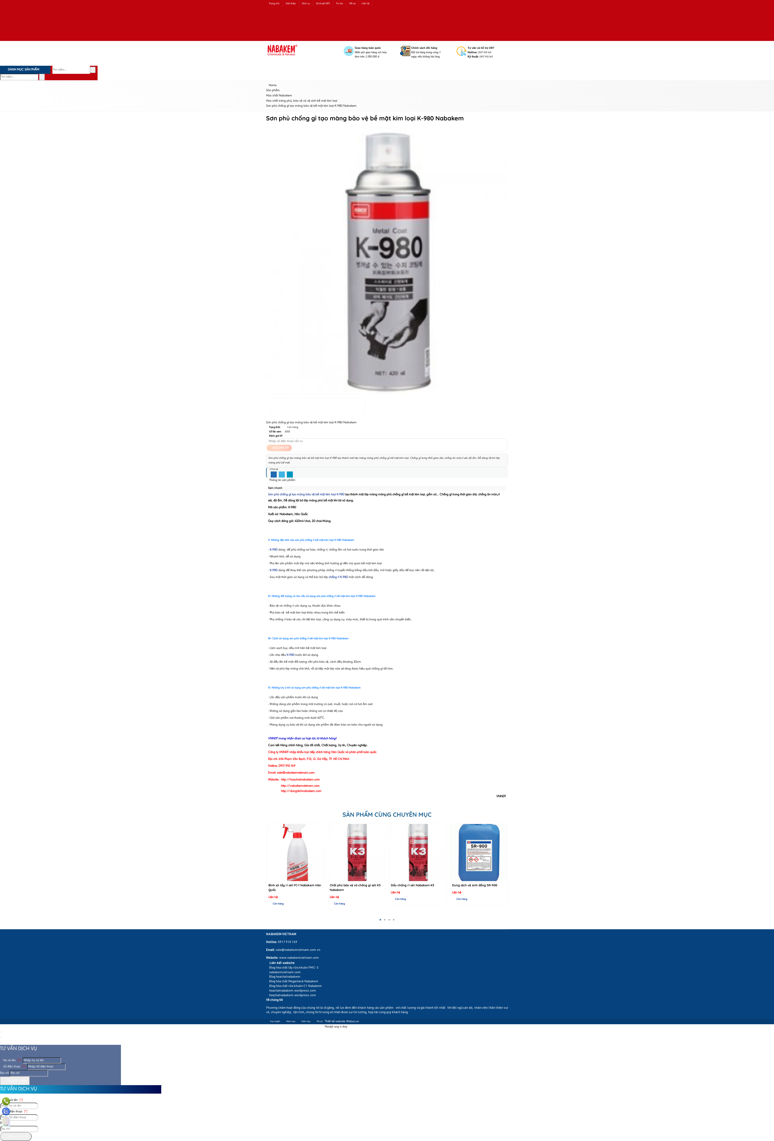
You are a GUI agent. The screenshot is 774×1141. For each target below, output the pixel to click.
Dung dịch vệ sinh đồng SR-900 (413, 885)
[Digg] (290, 475)
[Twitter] (282, 475)
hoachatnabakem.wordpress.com (292, 991)
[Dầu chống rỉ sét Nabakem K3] (356, 852)
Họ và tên (11, 1060)
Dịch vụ (306, 3)
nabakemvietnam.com (284, 972)
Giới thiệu (291, 3)
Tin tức (339, 3)
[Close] (1, 1031)
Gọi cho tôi (280, 447)
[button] (430, 9)
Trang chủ (274, 3)
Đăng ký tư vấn (16, 1080)
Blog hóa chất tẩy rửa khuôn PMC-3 (293, 968)
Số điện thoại (13, 1066)
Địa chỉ (4, 1073)
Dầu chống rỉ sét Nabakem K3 (351, 885)
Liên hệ (365, 3)
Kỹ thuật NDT (323, 3)
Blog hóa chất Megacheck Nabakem (293, 981)
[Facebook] (274, 475)
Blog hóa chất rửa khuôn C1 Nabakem (295, 986)
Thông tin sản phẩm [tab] (281, 480)
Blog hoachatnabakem (284, 977)
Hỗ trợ (352, 3)
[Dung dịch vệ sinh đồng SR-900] (417, 852)
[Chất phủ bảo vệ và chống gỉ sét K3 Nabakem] (295, 852)
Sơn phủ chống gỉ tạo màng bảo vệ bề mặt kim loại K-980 (306, 494)
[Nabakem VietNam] (282, 58)
